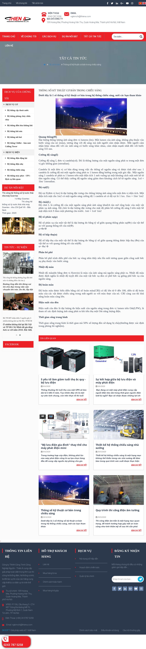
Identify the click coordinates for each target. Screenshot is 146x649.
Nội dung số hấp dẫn (88, 559)
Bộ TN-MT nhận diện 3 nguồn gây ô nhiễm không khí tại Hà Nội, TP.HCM (17, 319)
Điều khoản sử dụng (110, 630)
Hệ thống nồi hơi (14, 137)
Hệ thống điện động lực (17, 158)
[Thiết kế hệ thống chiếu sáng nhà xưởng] (118, 424)
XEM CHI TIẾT (81, 400)
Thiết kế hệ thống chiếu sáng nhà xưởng (117, 446)
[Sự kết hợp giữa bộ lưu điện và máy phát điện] (118, 359)
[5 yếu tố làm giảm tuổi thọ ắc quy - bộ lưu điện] (64, 359)
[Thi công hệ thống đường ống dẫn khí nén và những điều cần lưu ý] (18, 264)
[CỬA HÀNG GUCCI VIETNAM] (18, 221)
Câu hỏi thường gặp (131, 630)
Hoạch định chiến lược (89, 567)
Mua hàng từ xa (50, 573)
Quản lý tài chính (86, 576)
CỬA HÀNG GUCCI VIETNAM (15, 233)
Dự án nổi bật (70, 36)
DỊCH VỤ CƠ (11, 104)
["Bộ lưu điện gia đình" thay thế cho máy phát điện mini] (64, 424)
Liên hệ (9, 45)
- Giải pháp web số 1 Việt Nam (19, 630)
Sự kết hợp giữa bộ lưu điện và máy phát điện (116, 381)
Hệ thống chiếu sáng (16, 170)
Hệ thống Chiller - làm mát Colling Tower (18, 145)
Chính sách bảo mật (88, 630)
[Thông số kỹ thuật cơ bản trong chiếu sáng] (64, 490)
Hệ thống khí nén (14, 131)
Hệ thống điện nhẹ (15, 164)
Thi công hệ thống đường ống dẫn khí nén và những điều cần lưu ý (17, 279)
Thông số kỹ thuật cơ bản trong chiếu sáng (61, 511)
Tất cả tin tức (37, 3)
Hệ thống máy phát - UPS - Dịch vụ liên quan (18, 177)
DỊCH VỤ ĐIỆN (12, 152)
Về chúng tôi (22, 3)
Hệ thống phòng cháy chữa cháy (17, 118)
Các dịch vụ (49, 36)
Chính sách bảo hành (52, 582)
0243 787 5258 (13, 645)
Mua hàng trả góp (51, 590)
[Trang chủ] (18, 19)
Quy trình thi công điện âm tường (117, 510)
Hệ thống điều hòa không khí (20, 125)
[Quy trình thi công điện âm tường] (118, 490)
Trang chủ (7, 3)
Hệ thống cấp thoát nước (18, 110)
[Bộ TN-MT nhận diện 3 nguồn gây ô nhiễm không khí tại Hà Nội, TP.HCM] (18, 304)
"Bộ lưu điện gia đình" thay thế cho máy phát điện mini (64, 446)
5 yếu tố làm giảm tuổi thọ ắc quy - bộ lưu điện (63, 381)
